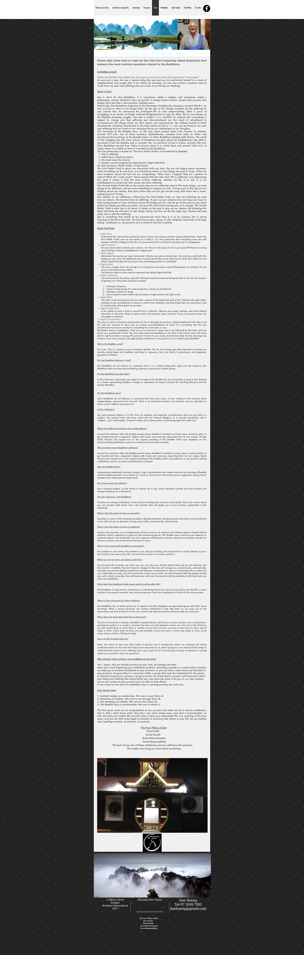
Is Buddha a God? (107, 72)
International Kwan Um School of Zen (150, 912)
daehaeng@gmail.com (188, 909)
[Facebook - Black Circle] (206, 8)
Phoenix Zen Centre (150, 899)
